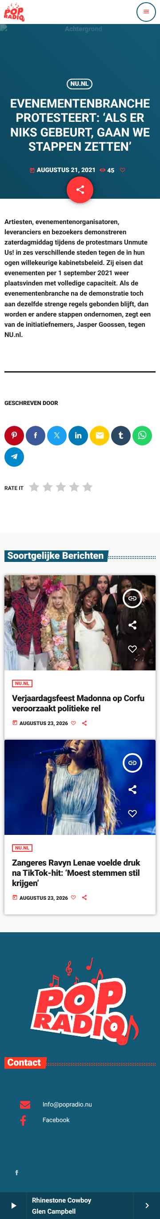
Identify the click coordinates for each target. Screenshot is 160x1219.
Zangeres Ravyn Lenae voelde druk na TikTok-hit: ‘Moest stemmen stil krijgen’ (76, 873)
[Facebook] (16, 1173)
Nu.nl (80, 84)
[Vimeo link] (14, 12)
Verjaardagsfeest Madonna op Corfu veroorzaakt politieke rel (78, 703)
